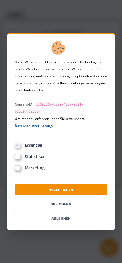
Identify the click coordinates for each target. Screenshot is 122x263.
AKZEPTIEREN (61, 190)
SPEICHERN (61, 204)
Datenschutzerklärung (33, 125)
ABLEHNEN (61, 218)
